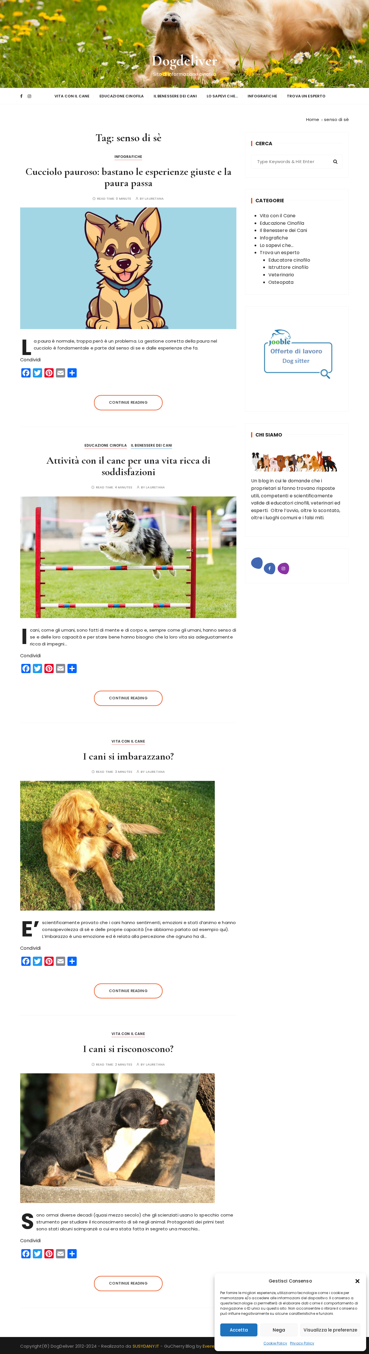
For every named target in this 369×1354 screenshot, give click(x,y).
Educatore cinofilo (289, 260)
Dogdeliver (185, 61)
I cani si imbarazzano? (128, 756)
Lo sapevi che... (276, 245)
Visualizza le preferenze (330, 1330)
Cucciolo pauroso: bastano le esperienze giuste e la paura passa (128, 177)
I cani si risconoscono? (128, 1049)
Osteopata (280, 282)
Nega (279, 1330)
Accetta (239, 1330)
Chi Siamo (268, 434)
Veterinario (281, 274)
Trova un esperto (306, 96)
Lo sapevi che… (222, 96)
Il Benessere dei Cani (175, 96)
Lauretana (154, 198)
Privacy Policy (302, 1343)
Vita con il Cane (71, 96)
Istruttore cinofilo (288, 267)
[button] (357, 1281)
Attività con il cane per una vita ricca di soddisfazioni (128, 466)
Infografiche (262, 96)
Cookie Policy (275, 1343)
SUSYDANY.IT (147, 1346)
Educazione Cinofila (121, 96)
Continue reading (128, 402)
